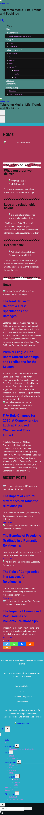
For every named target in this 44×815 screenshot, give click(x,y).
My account (13, 54)
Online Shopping (11, 762)
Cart (10, 57)
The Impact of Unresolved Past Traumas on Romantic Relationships (22, 616)
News (7, 753)
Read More (7, 522)
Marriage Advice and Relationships (20, 36)
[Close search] (2, 805)
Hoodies (16, 74)
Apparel (12, 777)
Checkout (12, 60)
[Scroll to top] (2, 729)
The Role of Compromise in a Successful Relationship (21, 577)
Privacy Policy (10, 794)
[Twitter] (6, 644)
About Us (10, 80)
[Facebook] (22, 644)
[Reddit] (29, 644)
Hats (15, 77)
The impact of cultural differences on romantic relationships (20, 501)
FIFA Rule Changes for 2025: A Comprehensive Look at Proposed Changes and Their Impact (20, 425)
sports (11, 43)
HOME (9, 26)
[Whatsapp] (14, 644)
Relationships (10, 746)
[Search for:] (12, 808)
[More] (7, 647)
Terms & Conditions (15, 94)
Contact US (11, 84)
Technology (13, 46)
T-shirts (16, 71)
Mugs (11, 63)
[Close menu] (0, 734)
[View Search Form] (2, 113)
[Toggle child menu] (17, 746)
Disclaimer (12, 91)
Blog (8, 29)
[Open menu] (2, 119)
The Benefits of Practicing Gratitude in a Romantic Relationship (22, 540)
